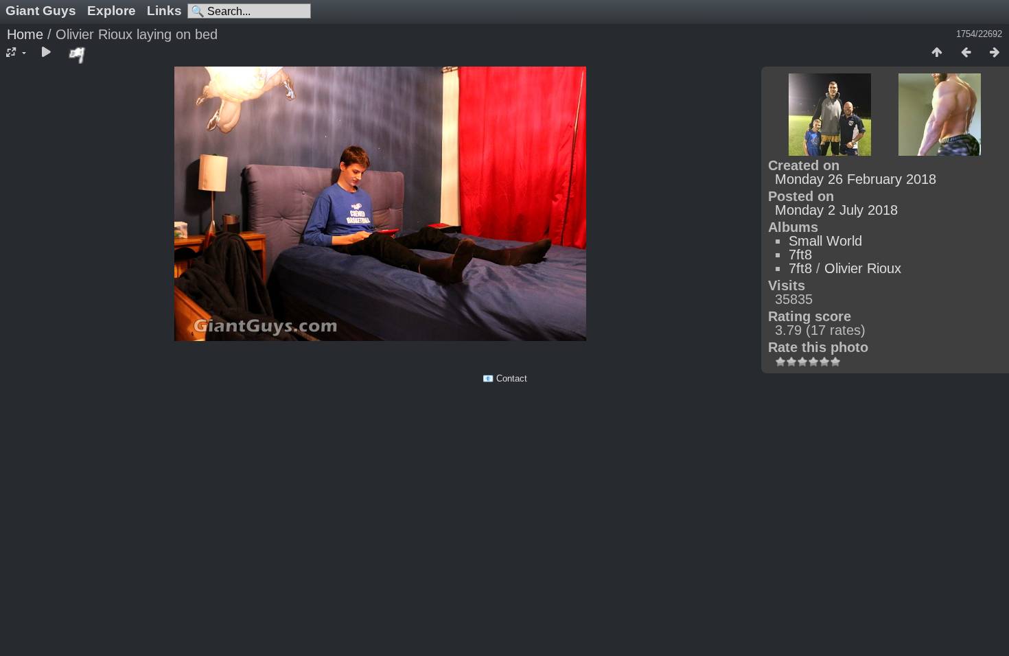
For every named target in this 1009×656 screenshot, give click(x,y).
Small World (825, 240)
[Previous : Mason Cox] (965, 53)
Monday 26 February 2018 (855, 179)
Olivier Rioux (862, 268)
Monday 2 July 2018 (836, 210)
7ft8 (800, 254)
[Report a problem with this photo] (77, 55)
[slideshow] (46, 53)
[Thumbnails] (937, 53)
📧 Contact (505, 378)
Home (25, 34)
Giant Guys (40, 10)
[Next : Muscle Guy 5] (994, 53)
